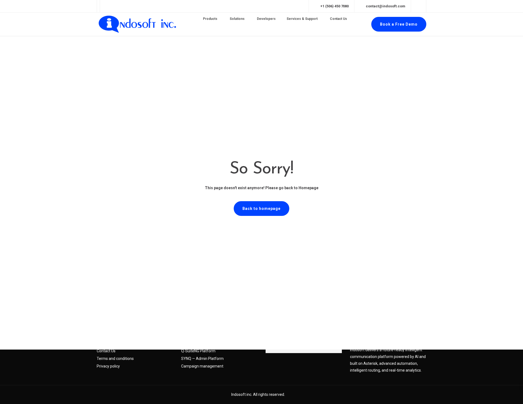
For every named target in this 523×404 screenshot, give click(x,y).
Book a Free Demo (399, 24)
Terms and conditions (115, 358)
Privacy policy (108, 366)
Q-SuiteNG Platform (198, 351)
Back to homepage (261, 208)
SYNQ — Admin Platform (202, 358)
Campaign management (202, 366)
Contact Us (106, 351)
